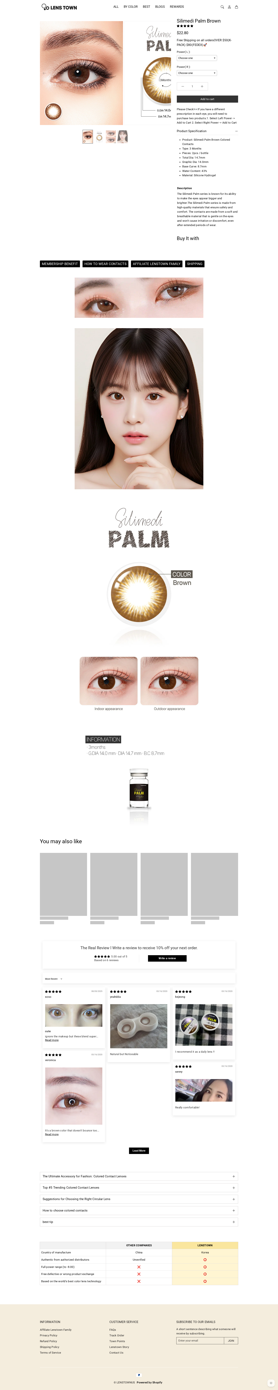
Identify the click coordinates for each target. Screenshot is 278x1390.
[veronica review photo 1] (73, 1096)
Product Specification (192, 131)
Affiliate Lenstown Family (55, 1329)
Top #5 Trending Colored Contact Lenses (71, 1187)
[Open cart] (236, 6)
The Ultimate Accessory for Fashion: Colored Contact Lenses (84, 1176)
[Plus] (202, 86)
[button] (185, 26)
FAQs (112, 1329)
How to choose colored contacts (65, 1210)
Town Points (117, 1341)
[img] (53, 991)
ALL (116, 7)
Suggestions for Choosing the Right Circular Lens (76, 1199)
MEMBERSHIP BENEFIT (60, 264)
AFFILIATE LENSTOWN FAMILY (157, 264)
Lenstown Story (119, 1347)
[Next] (165, 73)
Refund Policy (48, 1341)
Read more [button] (52, 1040)
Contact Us (116, 1352)
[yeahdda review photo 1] (138, 1026)
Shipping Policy (49, 1347)
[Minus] (183, 86)
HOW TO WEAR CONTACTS (105, 264)
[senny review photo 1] (204, 1090)
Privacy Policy (48, 1335)
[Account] (229, 6)
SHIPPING (195, 264)
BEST (146, 7)
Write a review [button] (167, 958)
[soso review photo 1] (73, 1015)
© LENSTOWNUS (124, 1382)
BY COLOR (131, 7)
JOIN (231, 1340)
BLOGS (160, 7)
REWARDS (177, 7)
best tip (48, 1222)
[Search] (222, 6)
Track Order (116, 1335)
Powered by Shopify (149, 1382)
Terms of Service (50, 1352)
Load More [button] (139, 1150)
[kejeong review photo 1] (204, 1025)
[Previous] (44, 73)
